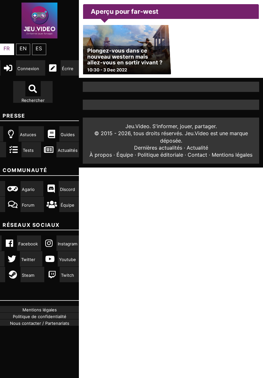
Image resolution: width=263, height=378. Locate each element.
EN (23, 48)
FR (7, 48)
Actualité (197, 147)
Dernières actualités (158, 147)
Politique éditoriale (160, 155)
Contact (197, 155)
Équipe (124, 155)
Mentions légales (232, 155)
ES (39, 48)
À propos (100, 155)
